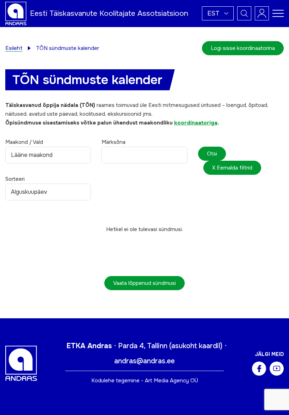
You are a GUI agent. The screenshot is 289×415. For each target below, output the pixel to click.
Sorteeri (15, 179)
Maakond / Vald (24, 142)
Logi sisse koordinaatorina (243, 48)
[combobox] (144, 155)
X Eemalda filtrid (232, 167)
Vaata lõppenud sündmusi (144, 283)
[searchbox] (111, 157)
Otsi (212, 153)
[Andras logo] (15, 13)
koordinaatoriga (195, 122)
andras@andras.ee (144, 361)
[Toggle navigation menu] (278, 13)
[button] (218, 13)
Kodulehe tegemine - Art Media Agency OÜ (144, 380)
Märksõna (113, 142)
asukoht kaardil (195, 345)
